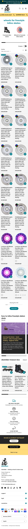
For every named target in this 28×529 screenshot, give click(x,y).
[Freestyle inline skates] (7, 30)
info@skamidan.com (10, 484)
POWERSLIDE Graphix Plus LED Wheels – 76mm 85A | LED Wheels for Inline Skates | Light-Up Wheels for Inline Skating (6, 222)
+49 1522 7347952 (11, 481)
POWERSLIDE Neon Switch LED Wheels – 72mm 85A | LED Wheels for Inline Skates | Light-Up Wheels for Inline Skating (20, 104)
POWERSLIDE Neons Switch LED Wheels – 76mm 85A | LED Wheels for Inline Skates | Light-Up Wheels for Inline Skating (6, 133)
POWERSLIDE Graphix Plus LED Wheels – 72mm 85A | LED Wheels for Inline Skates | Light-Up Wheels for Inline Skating (20, 192)
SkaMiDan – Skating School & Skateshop (12, 525)
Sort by (3, 49)
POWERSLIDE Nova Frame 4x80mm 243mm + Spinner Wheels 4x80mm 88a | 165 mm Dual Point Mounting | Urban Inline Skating (7, 381)
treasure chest (16, 3)
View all (3, 320)
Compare (20, 46)
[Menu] (2, 8)
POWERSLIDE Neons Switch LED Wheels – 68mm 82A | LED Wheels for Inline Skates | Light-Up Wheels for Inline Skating (20, 73)
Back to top (14, 452)
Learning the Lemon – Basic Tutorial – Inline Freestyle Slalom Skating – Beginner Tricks (12, 338)
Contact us (14, 440)
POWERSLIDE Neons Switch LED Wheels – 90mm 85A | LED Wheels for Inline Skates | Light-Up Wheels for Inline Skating (20, 133)
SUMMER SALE (16, 15)
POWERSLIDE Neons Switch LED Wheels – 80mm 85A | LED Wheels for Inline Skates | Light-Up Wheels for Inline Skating (20, 163)
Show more (14, 308)
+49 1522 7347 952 (9, 480)
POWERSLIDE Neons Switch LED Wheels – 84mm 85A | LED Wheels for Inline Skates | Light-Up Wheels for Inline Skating (6, 163)
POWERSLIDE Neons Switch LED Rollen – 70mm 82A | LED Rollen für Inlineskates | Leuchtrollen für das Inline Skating (6, 104)
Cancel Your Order (14, 446)
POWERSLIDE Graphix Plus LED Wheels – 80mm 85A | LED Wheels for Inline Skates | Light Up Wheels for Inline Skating (20, 222)
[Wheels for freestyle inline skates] (19, 30)
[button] (25, 8)
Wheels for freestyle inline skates (19, 35)
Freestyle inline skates (7, 35)
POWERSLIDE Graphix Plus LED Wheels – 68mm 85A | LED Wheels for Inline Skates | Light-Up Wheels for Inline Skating (6, 192)
